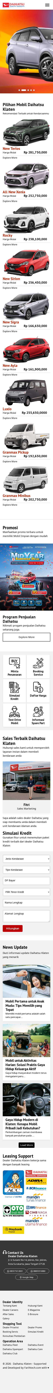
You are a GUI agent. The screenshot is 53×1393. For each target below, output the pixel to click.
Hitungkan (12, 928)
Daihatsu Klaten (39, 953)
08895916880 (39, 1271)
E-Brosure (33, 1314)
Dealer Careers (10, 1309)
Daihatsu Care (35, 1349)
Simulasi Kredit (35, 1331)
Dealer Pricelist (11, 1327)
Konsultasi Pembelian (14, 1335)
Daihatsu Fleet (10, 1344)
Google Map (27, 1277)
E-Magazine (34, 1309)
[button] (19, 90)
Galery (6, 1318)
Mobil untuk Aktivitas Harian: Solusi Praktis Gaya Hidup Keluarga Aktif (25, 1064)
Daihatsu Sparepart (13, 1349)
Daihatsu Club (10, 1353)
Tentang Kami (10, 1305)
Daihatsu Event (35, 1344)
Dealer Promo (35, 1327)
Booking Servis (10, 1331)
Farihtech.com (32, 1367)
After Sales (8, 1314)
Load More (26, 1145)
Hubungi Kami (35, 1305)
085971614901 (16, 1271)
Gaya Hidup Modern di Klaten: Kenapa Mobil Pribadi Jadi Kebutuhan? (22, 1123)
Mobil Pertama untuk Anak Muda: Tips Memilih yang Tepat (24, 1005)
